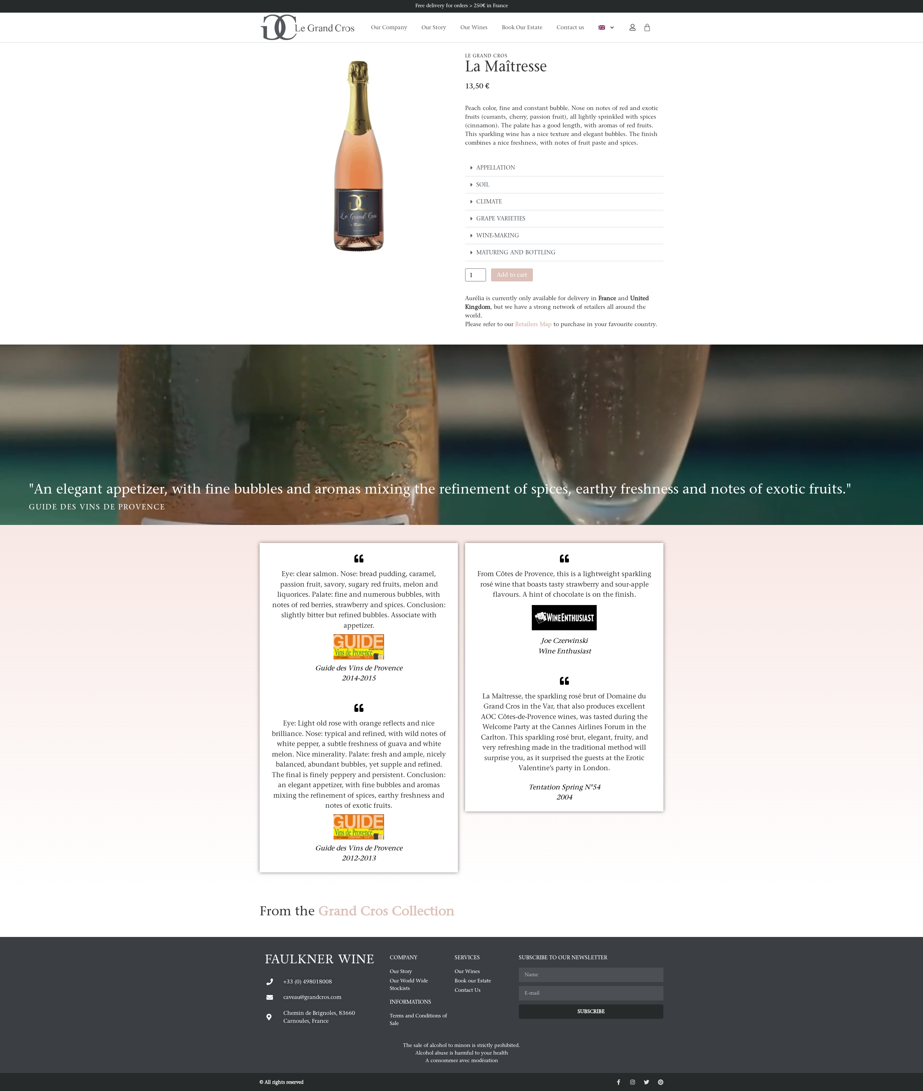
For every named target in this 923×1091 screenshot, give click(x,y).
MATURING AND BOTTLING (516, 252)
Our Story (433, 27)
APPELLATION (495, 167)
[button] (564, 167)
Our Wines (473, 27)
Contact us (570, 27)
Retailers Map (533, 324)
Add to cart (512, 274)
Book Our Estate (522, 27)
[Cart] (647, 27)
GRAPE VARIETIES (500, 218)
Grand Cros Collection (386, 911)
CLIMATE (489, 201)
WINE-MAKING (497, 235)
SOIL (482, 184)
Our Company (389, 27)
